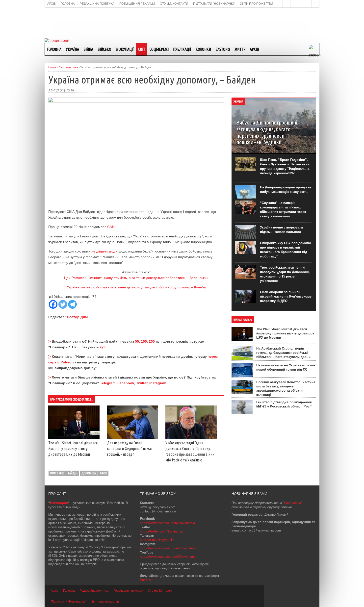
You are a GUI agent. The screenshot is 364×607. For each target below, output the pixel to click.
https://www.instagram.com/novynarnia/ (168, 548)
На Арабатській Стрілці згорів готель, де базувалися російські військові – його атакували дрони (283, 353)
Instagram (157, 383)
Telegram (107, 383)
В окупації (125, 49)
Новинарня (59, 503)
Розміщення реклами (128, 590)
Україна (72, 49)
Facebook (125, 383)
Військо (104, 49)
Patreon (145, 580)
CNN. (111, 227)
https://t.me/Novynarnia (157, 540)
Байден (73, 473)
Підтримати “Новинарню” (68, 601)
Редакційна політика (94, 590)
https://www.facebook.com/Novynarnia (167, 523)
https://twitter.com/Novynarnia (161, 531)
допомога (88, 473)
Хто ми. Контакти (160, 590)
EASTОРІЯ (222, 49)
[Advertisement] (182, 22)
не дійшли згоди (104, 251)
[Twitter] (62, 304)
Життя (239, 49)
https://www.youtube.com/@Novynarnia (168, 556)
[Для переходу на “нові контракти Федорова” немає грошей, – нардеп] (132, 437)
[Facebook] (53, 304)
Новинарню (292, 503)
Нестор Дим (77, 317)
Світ (141, 49)
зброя (103, 473)
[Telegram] (72, 304)
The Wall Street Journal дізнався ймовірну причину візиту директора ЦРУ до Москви (73, 448)
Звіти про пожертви (105, 601)
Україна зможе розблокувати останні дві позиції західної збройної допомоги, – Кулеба (136, 287)
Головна (54, 49)
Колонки (203, 49)
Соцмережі (159, 49)
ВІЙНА (88, 49)
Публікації (182, 49)
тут (102, 347)
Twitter (141, 383)
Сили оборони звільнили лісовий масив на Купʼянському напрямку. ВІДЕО (286, 296)
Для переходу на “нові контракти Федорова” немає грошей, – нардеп (129, 448)
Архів (254, 49)
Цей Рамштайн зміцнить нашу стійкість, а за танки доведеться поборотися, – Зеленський (136, 278)
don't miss (57, 473)
